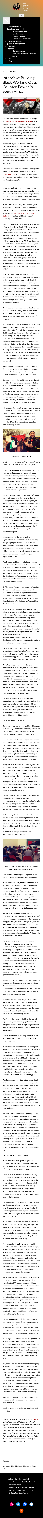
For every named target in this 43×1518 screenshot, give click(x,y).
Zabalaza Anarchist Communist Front (18, 121)
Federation (6, 1461)
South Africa (31, 1466)
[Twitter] (18, 1504)
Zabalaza (36, 1419)
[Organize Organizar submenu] (16, 49)
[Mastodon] (31, 1504)
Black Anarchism (21, 1466)
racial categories (9, 174)
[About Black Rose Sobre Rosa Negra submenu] (22, 29)
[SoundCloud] (21, 1511)
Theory (5, 1468)
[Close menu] (6, 20)
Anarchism (11, 1466)
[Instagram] (12, 1504)
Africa (5, 1466)
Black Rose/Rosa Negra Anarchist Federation (26, 7)
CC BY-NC (26, 1482)
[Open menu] (21, 15)
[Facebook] (25, 1504)
